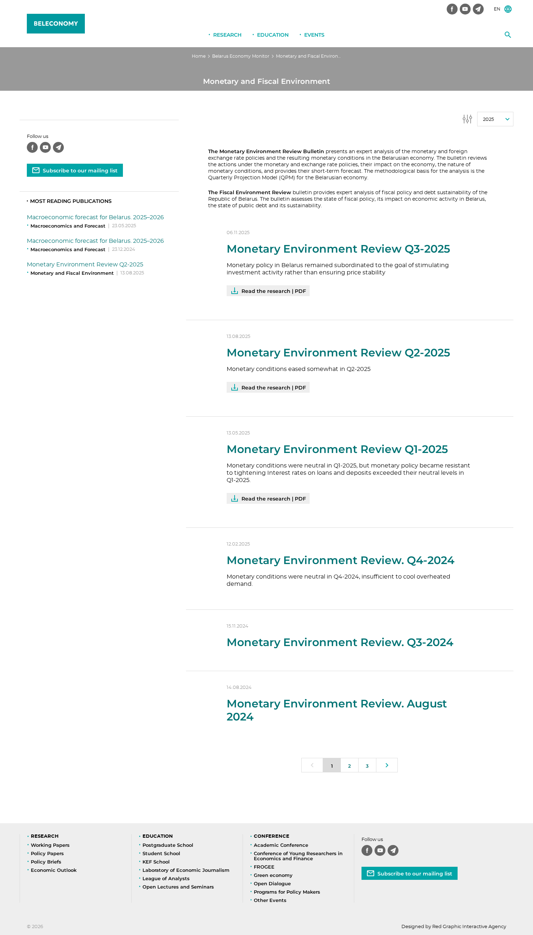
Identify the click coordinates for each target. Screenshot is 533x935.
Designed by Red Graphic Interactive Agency (453, 926)
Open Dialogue (272, 883)
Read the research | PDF (273, 291)
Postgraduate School (167, 845)
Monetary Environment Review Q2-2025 (85, 265)
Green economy (273, 875)
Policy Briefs (46, 862)
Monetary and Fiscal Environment (72, 273)
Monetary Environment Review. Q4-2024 (340, 560)
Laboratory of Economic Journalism (186, 870)
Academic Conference (281, 845)
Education (273, 35)
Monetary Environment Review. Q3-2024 (340, 642)
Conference (271, 836)
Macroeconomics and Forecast (68, 226)
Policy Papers (47, 853)
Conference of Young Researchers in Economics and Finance (298, 855)
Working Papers (50, 845)
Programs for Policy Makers (287, 892)
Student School (161, 853)
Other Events (270, 900)
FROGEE (264, 867)
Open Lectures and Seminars (178, 887)
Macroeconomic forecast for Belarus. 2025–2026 (95, 217)
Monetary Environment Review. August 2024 (337, 710)
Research (227, 35)
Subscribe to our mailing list (80, 170)
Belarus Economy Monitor (240, 56)
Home (199, 56)
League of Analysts (166, 878)
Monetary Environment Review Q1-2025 (337, 449)
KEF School (156, 862)
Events (314, 35)
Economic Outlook (54, 870)
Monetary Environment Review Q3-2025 (338, 249)
